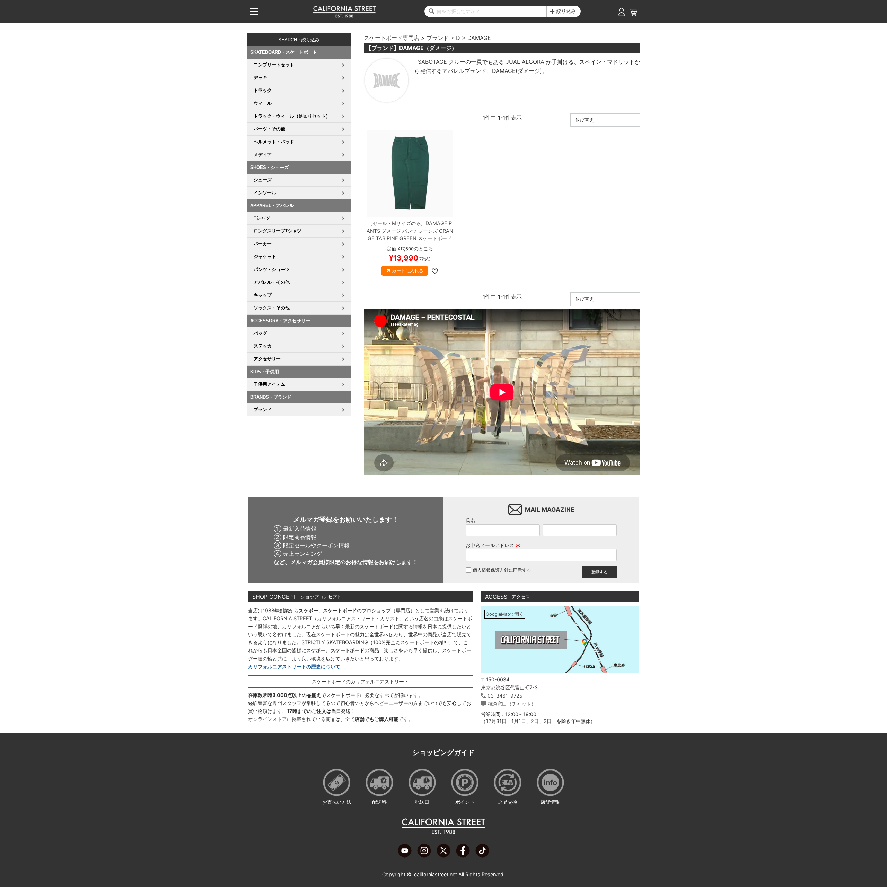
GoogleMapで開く (505, 614)
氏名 (470, 520)
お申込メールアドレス (493, 545)
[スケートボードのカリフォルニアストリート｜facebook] (463, 855)
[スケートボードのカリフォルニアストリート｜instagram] (424, 855)
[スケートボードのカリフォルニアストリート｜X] (443, 855)
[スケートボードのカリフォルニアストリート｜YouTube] (405, 855)
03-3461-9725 (505, 696)
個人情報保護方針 (491, 570)
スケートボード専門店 (391, 37)
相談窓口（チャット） (512, 704)
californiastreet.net (435, 874)
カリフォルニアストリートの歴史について (294, 667)
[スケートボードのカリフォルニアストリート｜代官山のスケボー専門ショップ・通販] (344, 15)
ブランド (438, 37)
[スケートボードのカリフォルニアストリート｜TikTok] (482, 855)
